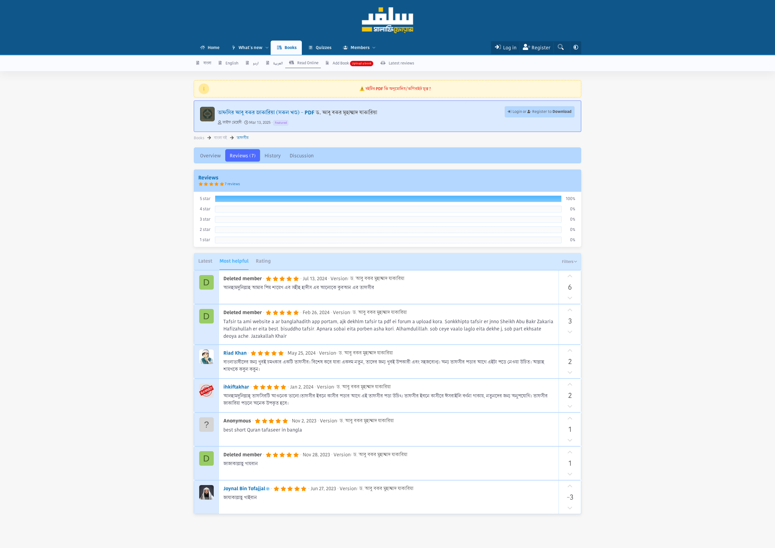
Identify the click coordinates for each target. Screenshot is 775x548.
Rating (263, 261)
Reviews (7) (243, 155)
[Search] (560, 47)
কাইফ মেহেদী (232, 122)
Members (360, 47)
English (232, 63)
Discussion (302, 155)
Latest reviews (401, 63)
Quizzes (323, 47)
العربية (278, 63)
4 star (205, 209)
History (273, 155)
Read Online (307, 63)
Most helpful (234, 261)
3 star (205, 219)
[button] (267, 48)
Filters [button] (567, 261)
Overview (210, 155)
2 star (205, 229)
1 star (205, 240)
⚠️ (395, 89)
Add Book (341, 63)
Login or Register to (542, 112)
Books (291, 47)
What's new (250, 47)
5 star (205, 198)
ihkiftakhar (236, 387)
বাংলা (207, 63)
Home (213, 47)
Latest (205, 261)
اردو (256, 63)
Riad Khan (235, 353)
